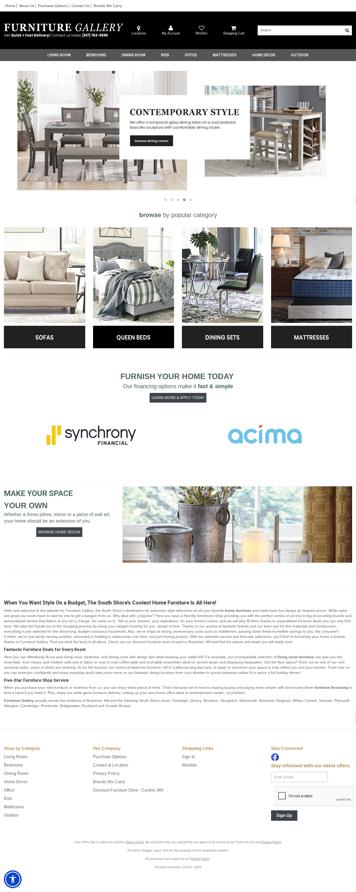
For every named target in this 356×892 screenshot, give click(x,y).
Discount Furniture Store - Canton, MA (128, 790)
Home (10, 6)
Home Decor (263, 55)
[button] (171, 30)
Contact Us (80, 6)
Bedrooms (96, 55)
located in (171, 642)
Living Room (59, 55)
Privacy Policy (106, 773)
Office (191, 55)
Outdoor (300, 55)
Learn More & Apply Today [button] (178, 398)
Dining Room (133, 55)
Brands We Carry (108, 6)
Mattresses (225, 55)
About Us (26, 6)
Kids (165, 55)
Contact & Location (110, 765)
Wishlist (189, 765)
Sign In (188, 757)
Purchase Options (52, 6)
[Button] (347, 30)
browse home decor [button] (59, 532)
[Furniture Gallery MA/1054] (63, 30)
